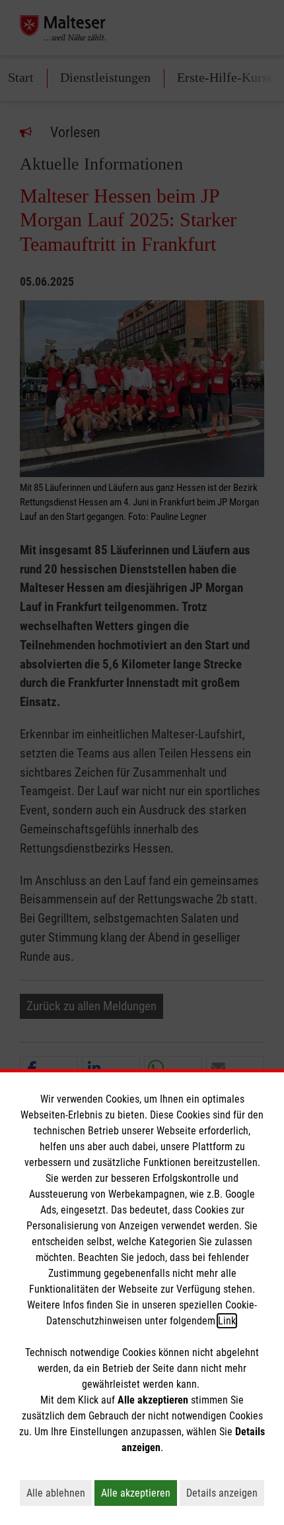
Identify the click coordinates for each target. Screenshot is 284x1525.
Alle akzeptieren (139, 1492)
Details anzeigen (225, 1492)
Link (227, 1320)
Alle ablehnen (59, 1492)
